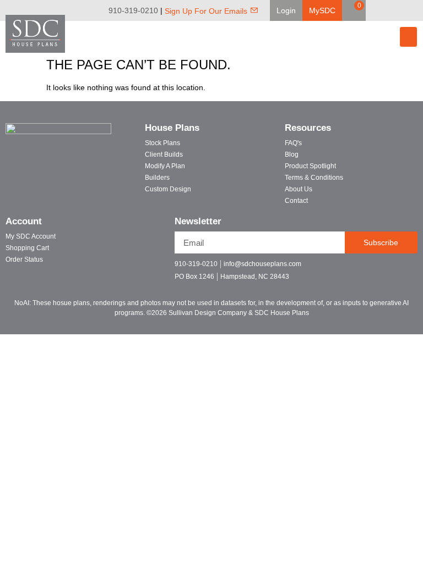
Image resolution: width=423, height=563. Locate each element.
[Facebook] (384, 10)
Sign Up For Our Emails (206, 11)
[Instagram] (415, 10)
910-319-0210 (133, 10)
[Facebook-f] (355, 268)
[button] (286, 10)
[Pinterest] (400, 10)
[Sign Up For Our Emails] (254, 10)
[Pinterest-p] (394, 268)
